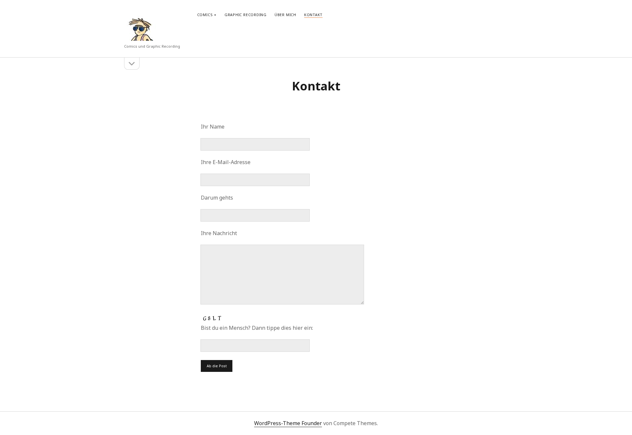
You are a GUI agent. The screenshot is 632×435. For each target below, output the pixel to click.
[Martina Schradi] (140, 37)
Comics (205, 14)
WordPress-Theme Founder (288, 423)
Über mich (285, 14)
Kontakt (313, 14)
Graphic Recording (245, 14)
